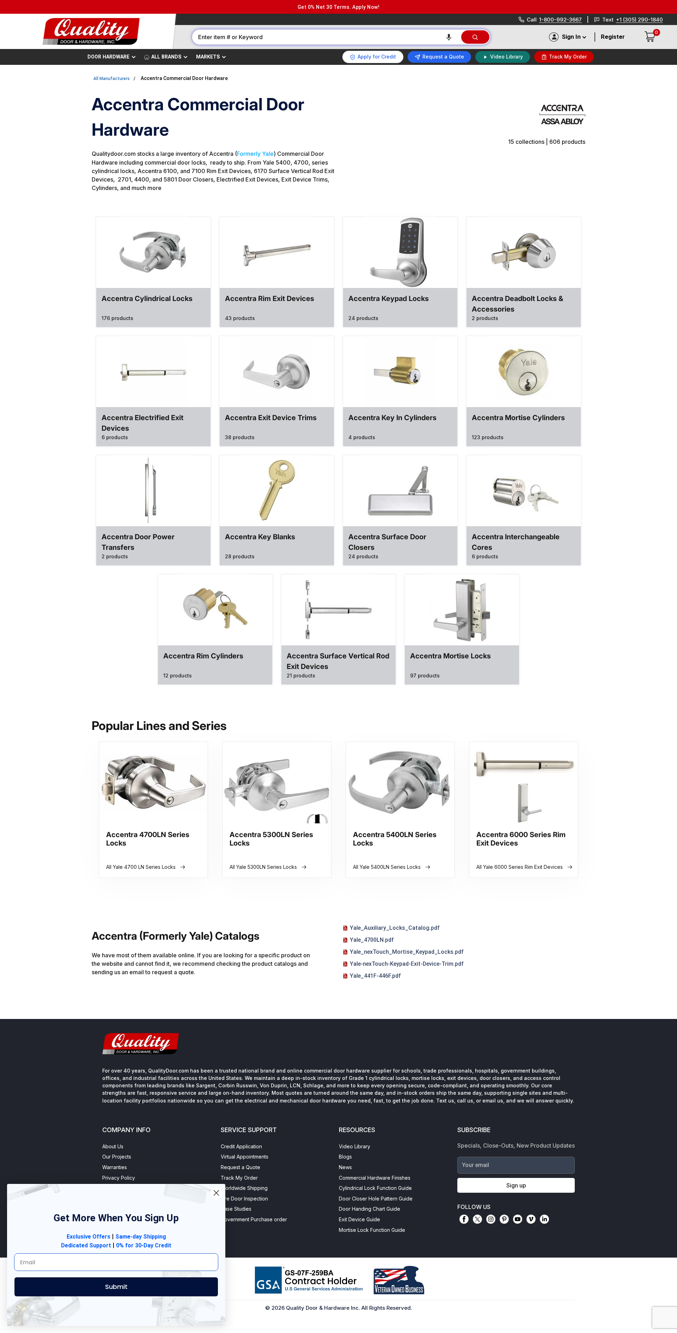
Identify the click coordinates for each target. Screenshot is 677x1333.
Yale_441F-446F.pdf (375, 975)
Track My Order (239, 1178)
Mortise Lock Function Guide (372, 1230)
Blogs (345, 1157)
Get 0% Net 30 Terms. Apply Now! (339, 7)
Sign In (571, 36)
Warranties (114, 1167)
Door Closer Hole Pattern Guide (376, 1199)
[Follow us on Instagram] (491, 1219)
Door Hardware (108, 57)
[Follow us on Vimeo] (531, 1219)
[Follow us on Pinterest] (504, 1219)
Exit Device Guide (359, 1219)
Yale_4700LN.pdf (372, 939)
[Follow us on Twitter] (477, 1219)
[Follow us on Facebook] (464, 1219)
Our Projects (116, 1157)
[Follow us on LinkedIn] (544, 1219)
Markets (208, 57)
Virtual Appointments (244, 1157)
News (345, 1167)
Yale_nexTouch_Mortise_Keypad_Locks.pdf (407, 951)
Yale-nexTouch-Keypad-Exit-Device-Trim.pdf (407, 963)
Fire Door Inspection (244, 1199)
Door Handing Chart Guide (369, 1209)
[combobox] (326, 37)
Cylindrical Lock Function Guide (375, 1188)
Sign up (516, 1185)
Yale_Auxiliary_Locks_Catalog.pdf (395, 927)
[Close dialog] (216, 1193)
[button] (449, 37)
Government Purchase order (254, 1219)
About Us (112, 1146)
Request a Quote (240, 1167)
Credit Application (241, 1146)
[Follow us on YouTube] (518, 1219)
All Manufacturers (111, 78)
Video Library (354, 1146)
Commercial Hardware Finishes (374, 1178)
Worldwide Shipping (244, 1188)
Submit (116, 1286)
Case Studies (236, 1209)
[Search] (475, 37)
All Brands (166, 57)
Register (613, 36)
